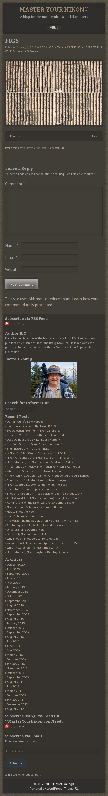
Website (11, 269)
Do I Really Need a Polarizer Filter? (28, 534)
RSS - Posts (16, 324)
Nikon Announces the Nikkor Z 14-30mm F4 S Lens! (40, 457)
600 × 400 (46, 47)
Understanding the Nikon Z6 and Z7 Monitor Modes (40, 462)
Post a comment (14, 148)
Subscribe (16, 763)
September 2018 (18, 601)
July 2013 (13, 686)
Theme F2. (71, 788)
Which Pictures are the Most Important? (32, 547)
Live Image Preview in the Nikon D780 (31, 426)
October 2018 (16, 596)
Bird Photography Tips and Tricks (28, 448)
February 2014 (16, 659)
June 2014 (14, 646)
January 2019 (16, 587)
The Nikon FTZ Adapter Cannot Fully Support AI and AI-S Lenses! (48, 475)
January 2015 (16, 623)
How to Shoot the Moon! (21, 511)
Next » (96, 136)
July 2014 (13, 641)
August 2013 (15, 682)
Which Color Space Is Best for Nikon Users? (34, 471)
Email (11, 257)
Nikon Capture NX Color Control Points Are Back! (37, 484)
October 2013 (15, 673)
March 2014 (15, 655)
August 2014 (15, 637)
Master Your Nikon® (54, 9)
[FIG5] (54, 93)
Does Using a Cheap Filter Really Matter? (33, 439)
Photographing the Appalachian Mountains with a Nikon (43, 520)
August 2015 (15, 619)
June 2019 (14, 578)
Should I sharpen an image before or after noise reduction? (44, 493)
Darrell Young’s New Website (25, 421)
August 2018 (15, 605)
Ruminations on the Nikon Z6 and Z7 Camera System (42, 502)
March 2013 (15, 691)
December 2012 (17, 704)
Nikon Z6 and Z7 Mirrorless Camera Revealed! (36, 507)
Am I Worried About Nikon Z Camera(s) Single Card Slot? (43, 498)
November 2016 (17, 610)
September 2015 (18, 614)
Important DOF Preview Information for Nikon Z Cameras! (43, 466)
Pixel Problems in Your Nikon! (25, 516)
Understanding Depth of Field (25, 529)
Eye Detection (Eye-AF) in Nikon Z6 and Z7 (34, 430)
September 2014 (18, 632)
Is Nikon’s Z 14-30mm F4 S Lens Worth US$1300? (39, 453)
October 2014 (15, 628)
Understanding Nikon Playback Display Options (37, 552)
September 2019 (18, 573)
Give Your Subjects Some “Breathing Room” (35, 444)
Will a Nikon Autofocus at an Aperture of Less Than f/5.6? (44, 543)
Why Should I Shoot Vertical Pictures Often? (34, 538)
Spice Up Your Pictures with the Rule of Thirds (36, 435)
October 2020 (16, 564)
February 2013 (16, 695)
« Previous (14, 136)
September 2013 (18, 677)
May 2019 (13, 582)
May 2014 (13, 650)
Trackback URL (56, 148)
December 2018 (17, 591)
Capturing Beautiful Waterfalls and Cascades (36, 525)
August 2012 (15, 709)
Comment (15, 183)
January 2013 (16, 700)
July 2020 (13, 569)
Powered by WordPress (46, 788)
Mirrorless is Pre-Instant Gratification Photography (39, 480)
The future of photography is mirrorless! (32, 489)
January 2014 (16, 664)
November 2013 (17, 668)
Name (11, 245)
